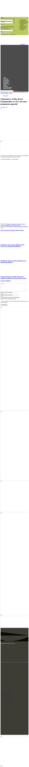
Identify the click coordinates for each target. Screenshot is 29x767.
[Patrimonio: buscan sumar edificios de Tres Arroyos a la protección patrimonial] (8, 242)
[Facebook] (3, 112)
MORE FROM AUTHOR (18, 230)
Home (2, 92)
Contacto (22, 24)
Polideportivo (6, 83)
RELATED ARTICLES (6, 230)
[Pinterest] (12, 112)
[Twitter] (7, 112)
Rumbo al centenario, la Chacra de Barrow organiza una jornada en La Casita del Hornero (13, 224)
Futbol (4, 84)
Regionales (6, 80)
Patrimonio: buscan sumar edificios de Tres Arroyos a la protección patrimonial (12, 245)
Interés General (7, 88)
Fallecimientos (23, 23)
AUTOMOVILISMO (7, 87)
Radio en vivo (23, 27)
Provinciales (6, 81)
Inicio (4, 77)
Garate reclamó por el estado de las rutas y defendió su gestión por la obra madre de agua (13, 277)
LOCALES (5, 78)
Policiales (5, 82)
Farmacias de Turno (24, 22)
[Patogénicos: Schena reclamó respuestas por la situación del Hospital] (8, 258)
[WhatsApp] (17, 112)
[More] (22, 112)
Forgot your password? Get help (7, 26)
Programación (23, 19)
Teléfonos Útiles (23, 21)
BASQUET (5, 86)
